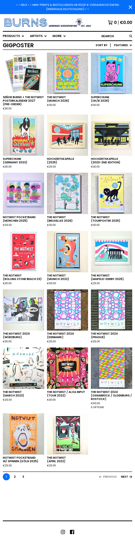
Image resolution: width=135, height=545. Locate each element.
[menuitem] (13, 36)
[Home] (48, 22)
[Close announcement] (130, 7)
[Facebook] (72, 532)
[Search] (131, 36)
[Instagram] (63, 532)
